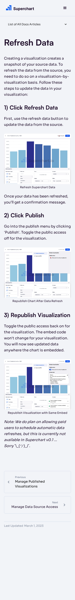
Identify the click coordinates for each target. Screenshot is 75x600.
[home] (19, 8)
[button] (65, 8)
